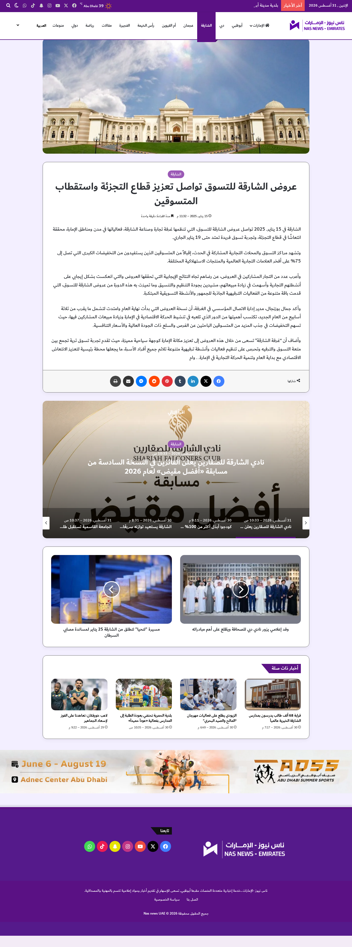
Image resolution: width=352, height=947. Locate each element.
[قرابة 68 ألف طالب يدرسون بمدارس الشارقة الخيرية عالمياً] (273, 694)
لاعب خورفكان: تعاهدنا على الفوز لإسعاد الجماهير (84, 718)
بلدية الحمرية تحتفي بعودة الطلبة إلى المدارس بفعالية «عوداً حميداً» (146, 718)
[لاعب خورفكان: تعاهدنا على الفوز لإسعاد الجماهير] (79, 694)
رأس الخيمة (146, 25)
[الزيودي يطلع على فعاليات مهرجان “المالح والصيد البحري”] (208, 694)
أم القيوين (169, 25)
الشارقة (206, 25)
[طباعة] (115, 381)
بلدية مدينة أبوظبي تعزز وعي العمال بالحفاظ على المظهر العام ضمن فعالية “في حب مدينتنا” (202, 5)
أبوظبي (237, 25)
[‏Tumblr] (180, 381)
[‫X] (205, 381)
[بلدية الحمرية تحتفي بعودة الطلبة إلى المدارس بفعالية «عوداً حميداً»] (144, 694)
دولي (75, 25)
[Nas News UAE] (317, 25)
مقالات (107, 25)
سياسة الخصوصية (167, 899)
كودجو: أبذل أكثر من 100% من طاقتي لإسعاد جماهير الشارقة (176, 466)
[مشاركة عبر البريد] (128, 381)
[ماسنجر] (141, 381)
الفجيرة (124, 25)
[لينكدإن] (193, 381)
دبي (221, 25)
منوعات (58, 25)
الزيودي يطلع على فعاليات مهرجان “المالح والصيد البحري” (212, 718)
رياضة (90, 25)
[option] (176, 469)
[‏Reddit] (154, 381)
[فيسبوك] (218, 381)
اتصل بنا (192, 899)
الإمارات (259, 25)
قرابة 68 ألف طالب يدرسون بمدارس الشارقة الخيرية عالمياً (275, 718)
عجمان (188, 25)
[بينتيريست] (167, 381)
